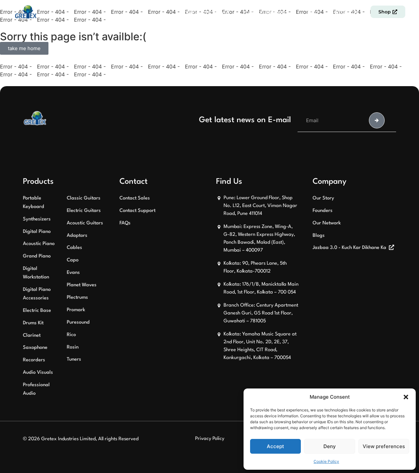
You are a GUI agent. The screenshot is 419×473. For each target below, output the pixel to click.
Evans (73, 272)
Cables (74, 247)
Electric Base (37, 310)
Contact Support (137, 210)
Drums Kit (33, 323)
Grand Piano (37, 256)
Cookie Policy (326, 461)
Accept (275, 446)
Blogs (319, 235)
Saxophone (35, 347)
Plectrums (77, 297)
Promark (76, 310)
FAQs (125, 223)
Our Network (327, 223)
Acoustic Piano (39, 243)
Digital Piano (37, 231)
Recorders (34, 360)
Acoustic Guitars (85, 223)
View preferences (384, 446)
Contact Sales (134, 198)
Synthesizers (37, 219)
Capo (73, 260)
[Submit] (377, 120)
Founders (323, 210)
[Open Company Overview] (228, 12)
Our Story (323, 198)
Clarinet (32, 335)
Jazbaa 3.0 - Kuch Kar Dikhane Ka (349, 247)
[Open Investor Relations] (292, 12)
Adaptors (77, 235)
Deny (329, 446)
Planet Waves (82, 285)
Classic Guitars (83, 198)
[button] (406, 397)
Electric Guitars (84, 210)
